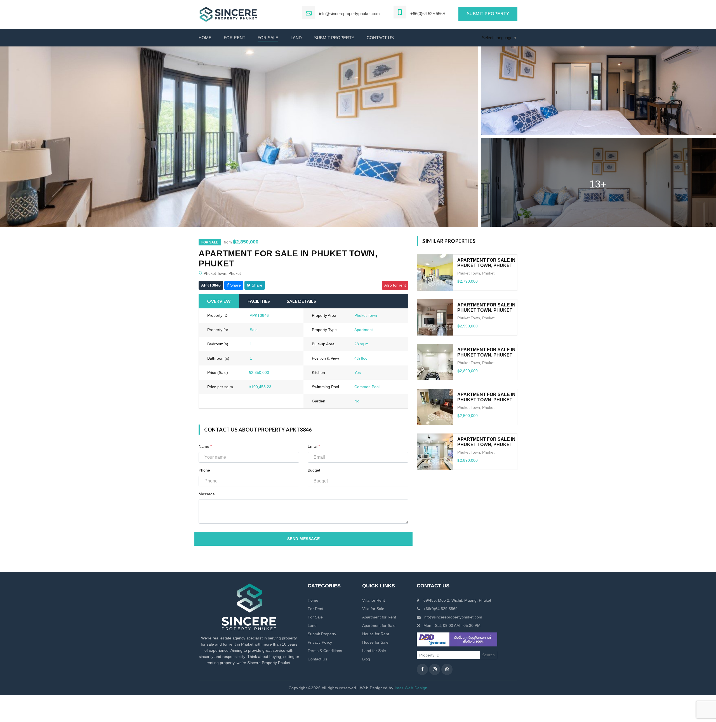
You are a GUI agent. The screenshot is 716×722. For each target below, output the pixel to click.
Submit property (488, 13)
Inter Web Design (411, 688)
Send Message (303, 538)
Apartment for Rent (379, 617)
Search (488, 655)
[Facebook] (422, 669)
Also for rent (395, 285)
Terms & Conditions (325, 650)
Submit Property (334, 37)
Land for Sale (374, 650)
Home (205, 37)
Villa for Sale (373, 608)
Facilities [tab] (259, 301)
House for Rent (375, 634)
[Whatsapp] (447, 669)
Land (296, 37)
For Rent (234, 37)
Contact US (380, 37)
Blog (366, 659)
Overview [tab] (219, 301)
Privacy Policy (320, 642)
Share (235, 285)
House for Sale (375, 642)
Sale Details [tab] (301, 301)
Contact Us (317, 659)
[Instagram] (434, 669)
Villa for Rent (373, 600)
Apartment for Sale (378, 625)
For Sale (268, 37)
